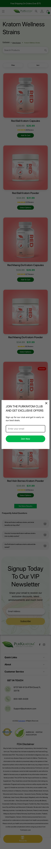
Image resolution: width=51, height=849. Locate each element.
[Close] (46, 403)
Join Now (25, 439)
